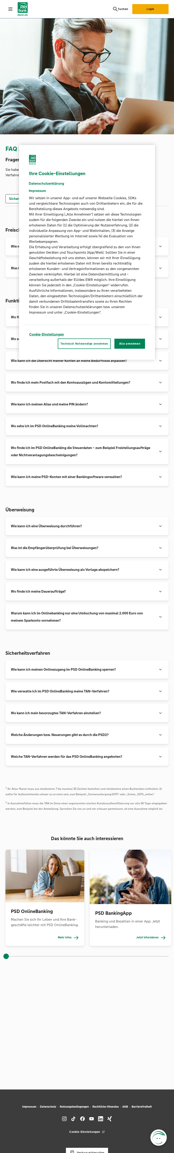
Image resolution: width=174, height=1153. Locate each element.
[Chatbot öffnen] (158, 1137)
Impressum (29, 1107)
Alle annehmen (129, 344)
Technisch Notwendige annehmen (84, 344)
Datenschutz (48, 1107)
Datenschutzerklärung (46, 183)
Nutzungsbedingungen (74, 1107)
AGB (125, 1107)
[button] (87, 361)
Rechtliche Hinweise (105, 1107)
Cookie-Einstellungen (46, 334)
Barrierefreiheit (142, 1107)
